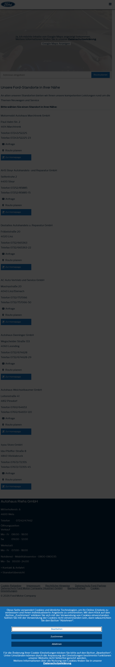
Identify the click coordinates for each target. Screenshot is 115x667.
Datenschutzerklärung (57, 663)
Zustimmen (57, 636)
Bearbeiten (56, 629)
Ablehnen (57, 644)
